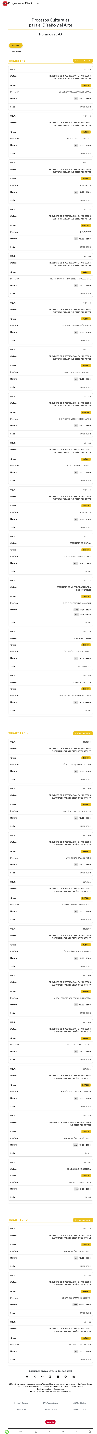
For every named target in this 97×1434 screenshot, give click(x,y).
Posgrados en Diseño (20, 3)
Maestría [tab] (15, 45)
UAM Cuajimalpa (80, 1409)
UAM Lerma (21, 1409)
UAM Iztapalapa (50, 1409)
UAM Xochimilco (79, 1403)
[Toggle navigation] (37, 4)
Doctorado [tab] (16, 51)
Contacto (50, 1422)
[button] (27, 1376)
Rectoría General (21, 1403)
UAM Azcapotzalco (50, 1403)
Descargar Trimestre (83, 61)
